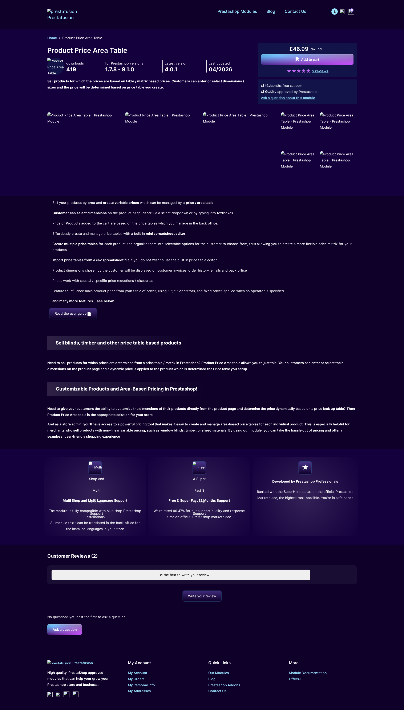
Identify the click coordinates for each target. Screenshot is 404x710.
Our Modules (218, 673)
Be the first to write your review (183, 575)
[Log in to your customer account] (342, 11)
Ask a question (65, 629)
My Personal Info (141, 685)
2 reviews (320, 71)
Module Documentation (308, 673)
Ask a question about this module (288, 98)
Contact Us (295, 11)
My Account (137, 673)
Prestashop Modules (237, 11)
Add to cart (309, 59)
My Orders (136, 679)
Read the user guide (71, 313)
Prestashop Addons (224, 685)
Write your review (202, 596)
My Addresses (139, 691)
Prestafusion (82, 663)
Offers (295, 679)
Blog (270, 11)
